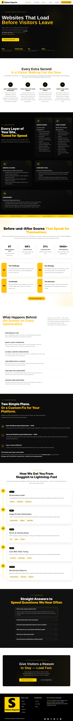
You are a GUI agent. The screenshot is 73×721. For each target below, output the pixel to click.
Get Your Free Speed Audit (9, 39)
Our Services (28, 2)
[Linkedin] (48, 719)
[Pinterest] (54, 719)
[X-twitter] (51, 719)
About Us (44, 2)
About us (24, 709)
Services (24, 704)
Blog (23, 706)
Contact (50, 2)
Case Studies (36, 2)
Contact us (49, 700)
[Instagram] (57, 719)
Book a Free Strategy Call (27, 679)
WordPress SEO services (8, 34)
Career (57, 2)
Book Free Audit (66, 2)
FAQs (36, 706)
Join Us (37, 701)
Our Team (37, 704)
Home (23, 701)
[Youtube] (60, 719)
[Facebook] (45, 719)
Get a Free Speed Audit (46, 679)
